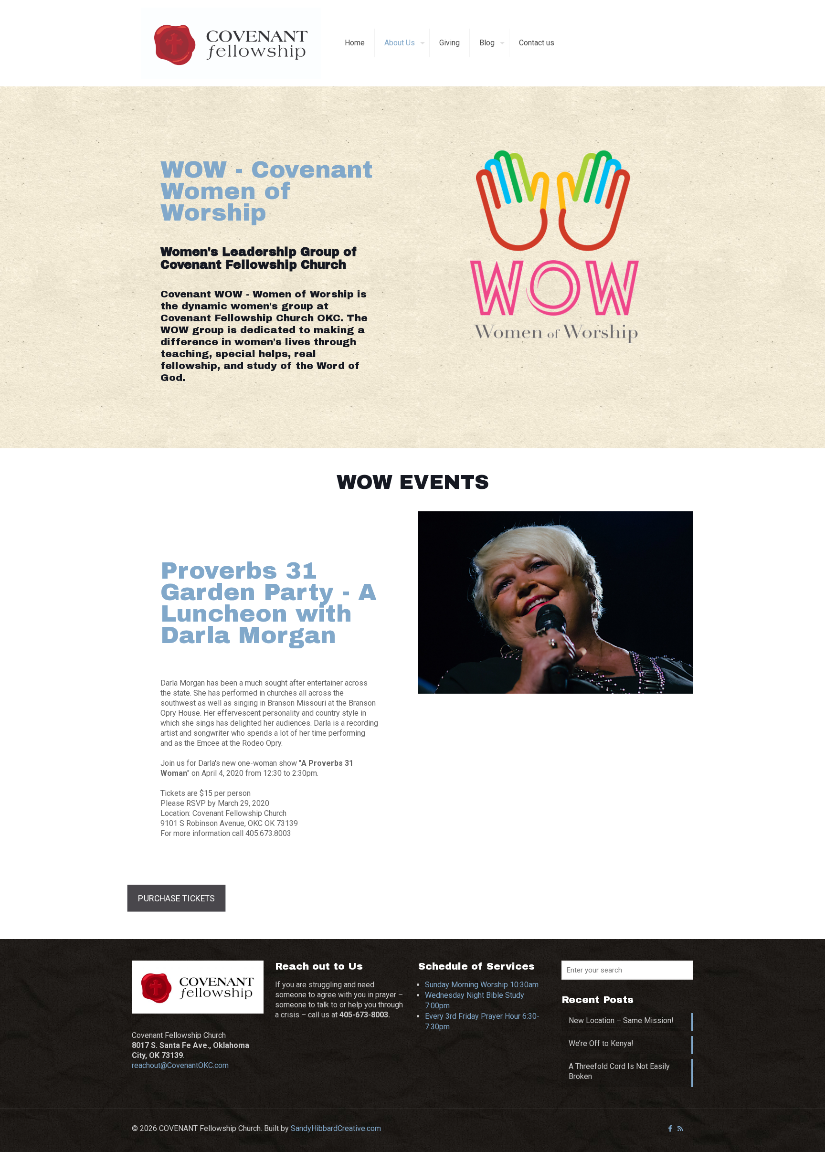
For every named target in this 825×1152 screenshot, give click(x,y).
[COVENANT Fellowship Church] (231, 43)
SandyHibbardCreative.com (336, 1128)
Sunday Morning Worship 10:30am (482, 984)
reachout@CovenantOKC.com (180, 1065)
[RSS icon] (680, 1128)
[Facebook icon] (670, 1128)
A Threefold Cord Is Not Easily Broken (619, 1071)
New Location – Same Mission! (621, 1020)
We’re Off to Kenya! (601, 1043)
